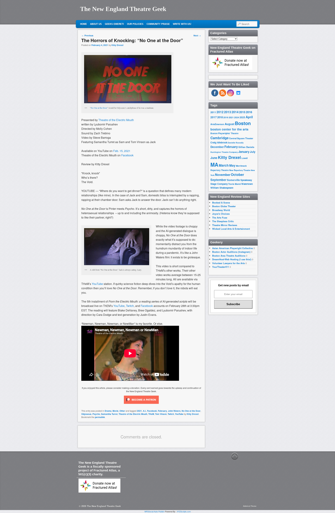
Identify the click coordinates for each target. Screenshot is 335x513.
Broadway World (221, 210)
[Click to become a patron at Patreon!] (141, 404)
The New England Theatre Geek (123, 8)
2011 (213, 112)
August (229, 124)
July (252, 152)
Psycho (96, 414)
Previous (87, 35)
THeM (151, 414)
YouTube (179, 414)
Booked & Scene (221, 202)
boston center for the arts (229, 129)
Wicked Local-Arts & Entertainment (231, 228)
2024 (236, 117)
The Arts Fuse (219, 217)
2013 (227, 112)
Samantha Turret (109, 414)
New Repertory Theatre (239, 170)
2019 (225, 117)
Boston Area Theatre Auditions (228, 255)
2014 (235, 112)
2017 (213, 117)
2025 (242, 117)
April (249, 117)
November (222, 174)
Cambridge (219, 137)
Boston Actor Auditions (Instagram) (231, 251)
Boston (243, 123)
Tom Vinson (161, 414)
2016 (249, 112)
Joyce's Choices (221, 213)
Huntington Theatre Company (224, 152)
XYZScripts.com (184, 511)
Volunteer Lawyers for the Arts (228, 263)
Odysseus (86, 414)
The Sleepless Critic (223, 221)
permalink (100, 417)
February (162, 410)
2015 (242, 112)
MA (214, 164)
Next (197, 35)
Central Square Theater (241, 138)
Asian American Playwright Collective (232, 248)
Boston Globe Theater (224, 206)
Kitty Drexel (117, 45)
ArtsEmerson (217, 124)
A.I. (144, 410)
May (232, 165)
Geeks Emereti (114, 24)
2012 (220, 112)
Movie (115, 410)
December (217, 147)
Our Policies (135, 24)
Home (83, 24)
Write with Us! (182, 24)
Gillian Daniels (246, 147)
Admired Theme (249, 506)
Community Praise (158, 24)
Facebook (127, 155)
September (218, 180)
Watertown (247, 183)
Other (122, 410)
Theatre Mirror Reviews (224, 225)
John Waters (174, 410)
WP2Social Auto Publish (154, 511)
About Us (96, 24)
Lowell (244, 158)
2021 (139, 410)
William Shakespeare (221, 187)
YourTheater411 (220, 266)
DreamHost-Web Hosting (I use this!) (231, 259)
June (213, 158)
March (224, 165)
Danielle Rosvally (236, 142)
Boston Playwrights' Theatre (224, 133)
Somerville (233, 180)
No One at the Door (99, 107)
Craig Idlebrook (218, 142)
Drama (108, 410)
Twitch (171, 414)
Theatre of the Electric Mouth (116, 120)
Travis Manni (234, 184)
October (237, 174)
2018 (220, 117)
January (243, 152)
